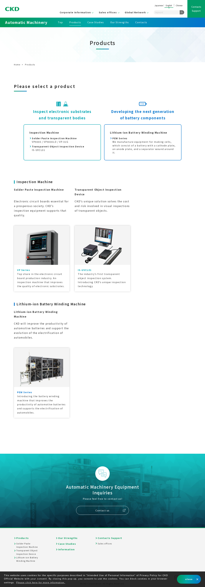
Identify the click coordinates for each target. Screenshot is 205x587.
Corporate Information (75, 12)
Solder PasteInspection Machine (27, 545)
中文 (179, 5)
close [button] (189, 579)
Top (60, 22)
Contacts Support (110, 538)
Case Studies (95, 22)
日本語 (159, 5)
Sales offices (108, 12)
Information (66, 549)
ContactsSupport (196, 8)
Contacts (141, 22)
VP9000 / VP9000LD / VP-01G (54, 140)
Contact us (102, 510)
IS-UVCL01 (58, 148)
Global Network (135, 12)
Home (17, 64)
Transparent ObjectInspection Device (27, 552)
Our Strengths (119, 22)
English (169, 5)
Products (75, 22)
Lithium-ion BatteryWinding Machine (27, 559)
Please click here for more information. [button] (40, 582)
